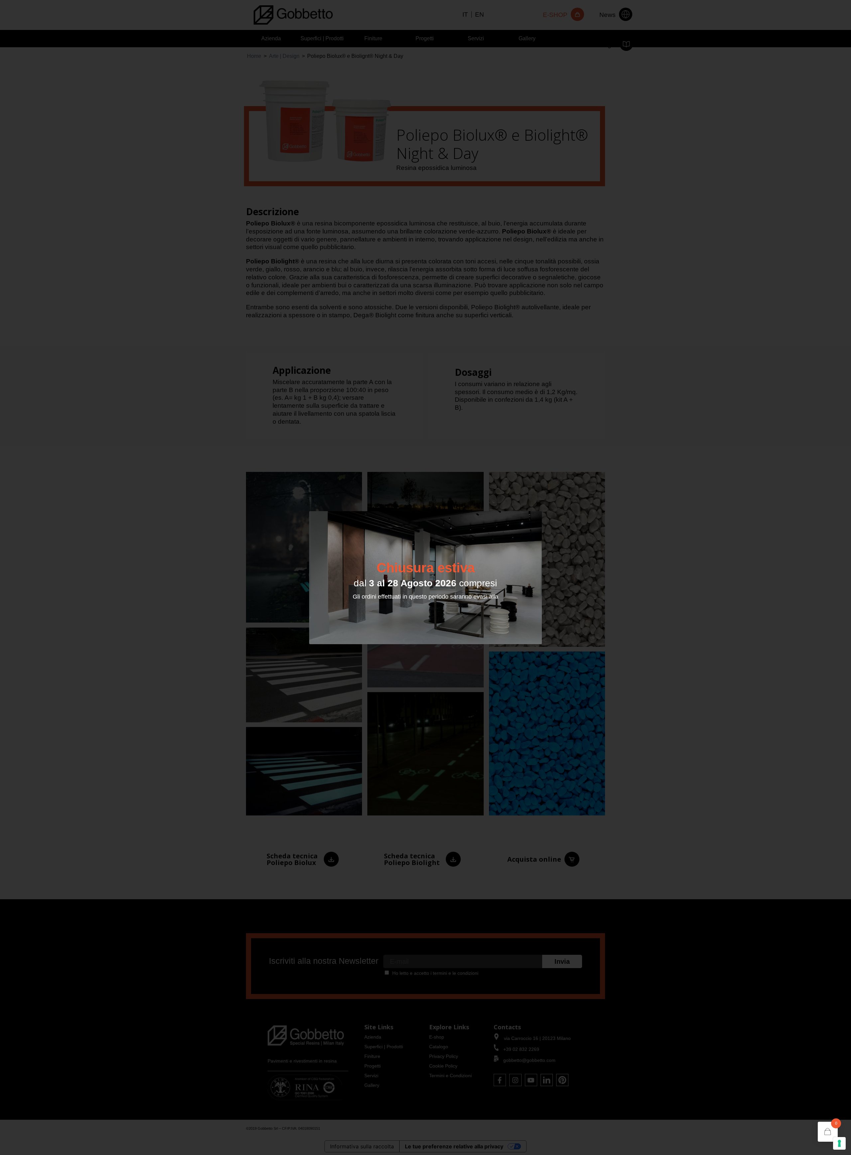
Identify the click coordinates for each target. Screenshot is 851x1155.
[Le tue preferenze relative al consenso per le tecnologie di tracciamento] (839, 1143)
